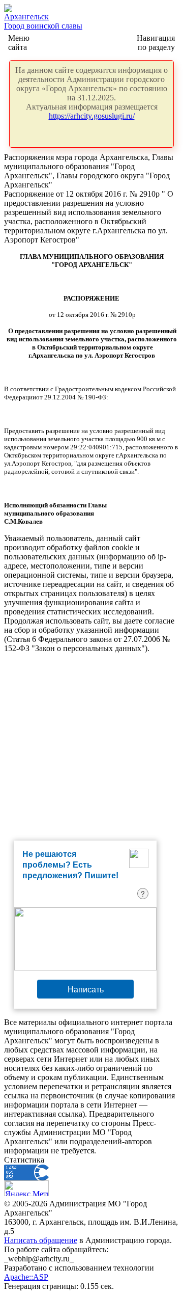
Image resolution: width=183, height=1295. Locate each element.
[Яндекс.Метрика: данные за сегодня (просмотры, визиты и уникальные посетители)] (26, 1188)
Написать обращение (40, 1240)
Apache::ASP (26, 1277)
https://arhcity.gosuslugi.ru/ (92, 116)
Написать (86, 989)
